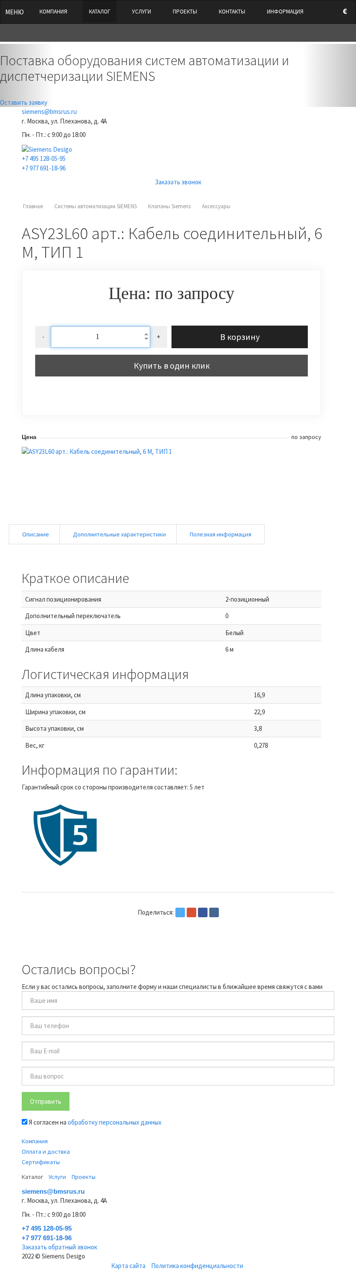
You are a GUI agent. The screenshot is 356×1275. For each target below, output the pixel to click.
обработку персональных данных (115, 1122)
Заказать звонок (178, 182)
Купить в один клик (172, 365)
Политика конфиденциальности (197, 1266)
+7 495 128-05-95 (44, 158)
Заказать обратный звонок (59, 1247)
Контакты (232, 11)
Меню (14, 12)
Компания (53, 11)
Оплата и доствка (46, 1151)
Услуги (141, 11)
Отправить (45, 1101)
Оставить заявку (23, 102)
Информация (285, 11)
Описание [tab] (35, 534)
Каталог (99, 11)
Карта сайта (128, 1266)
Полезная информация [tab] (220, 534)
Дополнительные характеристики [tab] (119, 534)
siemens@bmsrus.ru (49, 111)
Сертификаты (41, 1162)
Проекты (185, 11)
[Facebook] (203, 912)
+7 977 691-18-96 (44, 168)
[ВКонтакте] (214, 912)
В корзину (240, 336)
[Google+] (191, 912)
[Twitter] (180, 912)
